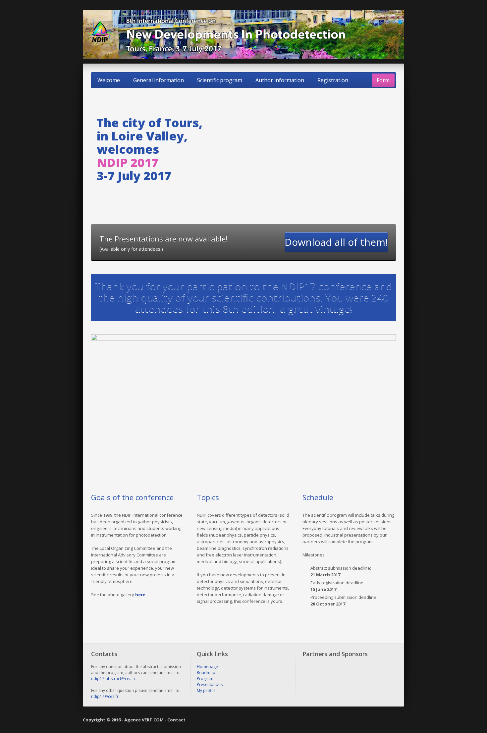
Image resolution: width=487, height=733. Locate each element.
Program (205, 678)
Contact (176, 720)
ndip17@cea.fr (105, 696)
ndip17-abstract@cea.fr (113, 678)
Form (383, 80)
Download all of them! (336, 242)
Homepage (207, 666)
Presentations (210, 684)
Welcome (108, 80)
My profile (206, 690)
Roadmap (206, 672)
